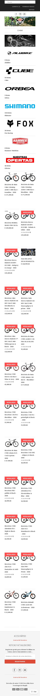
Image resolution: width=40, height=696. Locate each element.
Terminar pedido (28, 6)
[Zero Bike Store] (20, 21)
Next (33, 42)
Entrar (31, 9)
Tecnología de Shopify (20, 685)
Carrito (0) (16, 6)
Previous (7, 42)
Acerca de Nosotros (20, 640)
